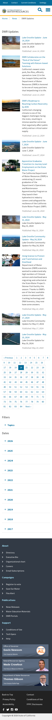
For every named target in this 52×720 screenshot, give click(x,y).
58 (10, 392)
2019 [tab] (10, 509)
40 (43, 377)
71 (37, 396)
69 (26, 396)
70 (32, 396)
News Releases (12, 607)
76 (21, 401)
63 (37, 392)
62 (32, 392)
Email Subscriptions (15, 570)
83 (16, 406)
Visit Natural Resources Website (13, 669)
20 (21, 367)
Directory (10, 552)
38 (32, 377)
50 (10, 387)
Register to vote (13, 584)
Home (5, 18)
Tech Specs (11, 634)
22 (32, 367)
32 (43, 372)
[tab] (26, 425)
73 (5, 401)
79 (37, 401)
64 (43, 392)
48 (43, 382)
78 (32, 401)
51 (16, 387)
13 (25, 362)
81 (5, 406)
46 (32, 382)
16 (42, 362)
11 (14, 362)
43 (16, 382)
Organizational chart (15, 561)
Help (8, 638)
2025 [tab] (10, 450)
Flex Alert (10, 593)
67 (16, 396)
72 (43, 396)
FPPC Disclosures (34, 704)
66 (10, 396)
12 (20, 362)
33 (5, 377)
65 (5, 396)
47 (37, 382)
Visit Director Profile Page (11, 683)
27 (16, 372)
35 (16, 377)
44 (21, 382)
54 (32, 387)
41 (5, 382)
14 (31, 362)
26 (10, 372)
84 (21, 406)
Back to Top (7, 694)
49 (5, 387)
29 (26, 372)
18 (10, 367)
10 (9, 362)
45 (26, 382)
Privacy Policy (9, 699)
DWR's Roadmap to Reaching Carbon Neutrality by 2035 (34, 103)
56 (43, 387)
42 (10, 382)
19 (16, 367)
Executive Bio (12, 557)
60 (21, 392)
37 (26, 377)
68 (21, 396)
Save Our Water (13, 588)
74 (10, 401)
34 (10, 377)
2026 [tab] (10, 441)
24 (43, 367)
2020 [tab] (10, 499)
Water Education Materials (18, 611)
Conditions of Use (14, 629)
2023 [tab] (10, 470)
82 (10, 406)
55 (37, 387)
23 (37, 367)
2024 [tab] (10, 460)
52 (21, 387)
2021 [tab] (10, 489)
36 (21, 377)
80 (43, 401)
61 (26, 392)
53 (26, 387)
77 (26, 401)
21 (26, 367)
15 (36, 362)
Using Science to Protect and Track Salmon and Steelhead (33, 259)
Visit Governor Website (11, 654)
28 (21, 372)
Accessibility (8, 704)
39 (37, 377)
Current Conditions (28, 2)
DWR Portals (12, 616)
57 (5, 392)
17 (5, 367)
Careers (9, 566)
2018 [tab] (10, 519)
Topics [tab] (10, 425)
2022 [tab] (10, 480)
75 (16, 401)
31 (37, 372)
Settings (43, 2)
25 (5, 372)
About (5, 2)
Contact (14, 2)
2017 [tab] (10, 529)
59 (16, 392)
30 (32, 372)
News (14, 18)
